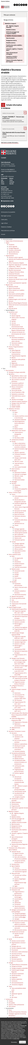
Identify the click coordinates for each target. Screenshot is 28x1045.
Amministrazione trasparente (16, 276)
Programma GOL (15, 806)
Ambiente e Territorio (14, 409)
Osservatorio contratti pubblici (16, 294)
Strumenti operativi (16, 959)
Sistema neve (17, 538)
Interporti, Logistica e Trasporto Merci (14, 49)
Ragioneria (14, 363)
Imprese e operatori (19, 452)
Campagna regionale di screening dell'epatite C (17, 1014)
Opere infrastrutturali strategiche (11, 53)
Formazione (17, 904)
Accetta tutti (22, 1042)
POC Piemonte (18, 700)
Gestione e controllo (19, 622)
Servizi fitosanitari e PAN (17, 392)
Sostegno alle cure (16, 946)
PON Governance (15, 728)
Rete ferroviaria (10, 38)
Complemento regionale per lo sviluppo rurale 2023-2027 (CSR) (20, 662)
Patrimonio (11, 336)
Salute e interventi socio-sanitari (20, 588)
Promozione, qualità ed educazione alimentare (17, 384)
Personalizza (14, 1042)
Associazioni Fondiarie (20, 472)
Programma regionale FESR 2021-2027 (20, 637)
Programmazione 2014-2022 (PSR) (20, 674)
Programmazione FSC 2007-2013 (20, 710)
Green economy (15, 469)
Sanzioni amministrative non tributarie (16, 296)
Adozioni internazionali (17, 596)
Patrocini (11, 301)
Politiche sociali (15, 569)
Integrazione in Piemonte (20, 722)
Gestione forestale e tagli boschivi (20, 450)
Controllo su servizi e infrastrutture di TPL (11, 57)
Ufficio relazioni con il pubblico (16, 290)
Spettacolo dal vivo (19, 523)
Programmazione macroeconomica (15, 353)
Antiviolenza (17, 562)
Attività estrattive (16, 975)
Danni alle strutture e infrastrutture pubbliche (20, 858)
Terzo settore (17, 578)
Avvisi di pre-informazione (21, 615)
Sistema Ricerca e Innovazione (19, 964)
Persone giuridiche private (18, 598)
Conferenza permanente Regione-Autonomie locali (18, 329)
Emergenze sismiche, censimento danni (19, 861)
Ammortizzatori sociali (20, 791)
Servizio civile (14, 602)
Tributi (10, 986)
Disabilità (13, 582)
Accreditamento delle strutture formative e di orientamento (20, 762)
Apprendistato (18, 757)
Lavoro (13, 775)
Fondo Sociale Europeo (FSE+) (19, 609)
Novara (11, 178)
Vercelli (11, 184)
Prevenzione (14, 950)
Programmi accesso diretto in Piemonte (19, 683)
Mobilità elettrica (10, 43)
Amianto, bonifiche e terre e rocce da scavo (21, 417)
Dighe (15, 886)
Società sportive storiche (20, 533)
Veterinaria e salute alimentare (19, 952)
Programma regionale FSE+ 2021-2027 (20, 612)
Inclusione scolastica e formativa (20, 592)
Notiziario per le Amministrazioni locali (17, 326)
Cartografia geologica (19, 913)
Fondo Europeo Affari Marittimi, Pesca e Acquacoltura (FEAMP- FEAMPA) (19, 715)
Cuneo (2, 184)
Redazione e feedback (6, 227)
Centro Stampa (15, 345)
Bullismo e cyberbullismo (20, 744)
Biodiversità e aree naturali (18, 430)
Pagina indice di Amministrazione (14, 241)
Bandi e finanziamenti (14, 288)
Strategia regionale (19, 529)
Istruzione (14, 733)
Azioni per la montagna (20, 474)
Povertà (16, 573)
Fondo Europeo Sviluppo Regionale (17, 971)
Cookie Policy (16, 1038)
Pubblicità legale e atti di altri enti (17, 299)
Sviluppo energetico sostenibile (19, 968)
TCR (12, 995)
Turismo (13, 542)
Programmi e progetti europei (19, 677)
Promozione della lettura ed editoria (20, 521)
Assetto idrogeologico (20, 879)
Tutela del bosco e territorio (19, 464)
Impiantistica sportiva (20, 536)
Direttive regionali (19, 773)
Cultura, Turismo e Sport (15, 492)
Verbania (11, 182)
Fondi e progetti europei (15, 607)
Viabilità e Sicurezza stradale (14, 36)
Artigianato (14, 977)
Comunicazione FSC (19, 695)
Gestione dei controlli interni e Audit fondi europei (18, 280)
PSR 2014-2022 (15, 405)
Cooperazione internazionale (18, 604)
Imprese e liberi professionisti (16, 1005)
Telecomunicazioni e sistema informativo (19, 907)
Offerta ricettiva (18, 549)
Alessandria (4, 178)
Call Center (11, 292)
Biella (2, 182)
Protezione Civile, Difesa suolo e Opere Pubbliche (17, 849)
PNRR (12, 729)
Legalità (13, 605)
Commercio (14, 981)
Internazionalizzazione (17, 983)
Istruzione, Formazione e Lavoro (17, 731)
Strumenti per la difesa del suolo (20, 876)
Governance (17, 693)
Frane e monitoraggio (20, 917)
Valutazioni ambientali (20, 420)
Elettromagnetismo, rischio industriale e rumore (19, 423)
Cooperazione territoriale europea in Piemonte (20, 679)
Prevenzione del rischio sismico (19, 921)
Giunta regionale (13, 246)
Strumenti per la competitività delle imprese (19, 782)
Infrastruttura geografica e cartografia (20, 490)
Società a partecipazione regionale (17, 283)
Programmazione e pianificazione (19, 892)
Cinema (16, 525)
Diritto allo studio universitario (18, 748)
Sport (12, 527)
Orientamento (15, 804)
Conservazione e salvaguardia (18, 433)
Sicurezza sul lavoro (16, 954)
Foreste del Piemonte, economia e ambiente (20, 446)
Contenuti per (9, 999)
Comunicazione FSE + (19, 620)
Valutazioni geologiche (20, 915)
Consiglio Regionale (14, 248)
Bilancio (13, 358)
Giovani (16, 560)
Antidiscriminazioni (19, 564)
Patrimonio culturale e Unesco (20, 517)
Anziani (16, 576)
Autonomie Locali (13, 312)
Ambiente (14, 410)
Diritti (12, 556)
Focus (10, 1010)
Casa (12, 600)
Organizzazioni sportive (20, 531)
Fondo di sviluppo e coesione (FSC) (18, 690)
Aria (15, 414)
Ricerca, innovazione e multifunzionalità (17, 388)
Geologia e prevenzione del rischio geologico (18, 911)
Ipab (15, 580)
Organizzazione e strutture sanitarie (18, 943)
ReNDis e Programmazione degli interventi (20, 882)
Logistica (16, 901)
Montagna (14, 471)
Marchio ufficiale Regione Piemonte (18, 303)
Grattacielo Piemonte (14, 274)
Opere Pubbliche (15, 866)
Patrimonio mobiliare (16, 343)
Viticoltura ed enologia (17, 399)
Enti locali (13, 314)
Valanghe (16, 919)
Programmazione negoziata (18, 356)
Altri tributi (14, 997)
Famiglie (16, 574)
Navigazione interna (11, 40)
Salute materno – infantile (18, 955)
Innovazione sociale (19, 571)
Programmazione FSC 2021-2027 (20, 703)
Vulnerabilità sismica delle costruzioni (21, 927)
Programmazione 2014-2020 (20, 655)
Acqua (16, 412)
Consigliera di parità (19, 797)
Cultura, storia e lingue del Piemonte (21, 508)
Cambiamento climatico (17, 440)
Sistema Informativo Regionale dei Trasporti (14, 61)
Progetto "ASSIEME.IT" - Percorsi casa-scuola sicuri (13, 117)
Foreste (13, 441)
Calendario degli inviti (19, 642)
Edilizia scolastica (16, 802)
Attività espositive (19, 513)
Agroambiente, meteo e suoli (18, 376)
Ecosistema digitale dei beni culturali (20, 504)
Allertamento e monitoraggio (18, 896)
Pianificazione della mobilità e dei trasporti (14, 46)
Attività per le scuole (19, 746)
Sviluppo (11, 963)
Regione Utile (9, 285)
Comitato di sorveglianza (20, 627)
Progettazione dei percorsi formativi (19, 770)
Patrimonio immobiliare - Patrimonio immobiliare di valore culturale (18, 339)
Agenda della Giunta (14, 252)
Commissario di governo (17, 888)
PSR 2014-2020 (18, 461)
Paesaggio (14, 482)
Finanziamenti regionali (20, 872)
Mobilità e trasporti (10, 23)
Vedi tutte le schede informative (10, 143)
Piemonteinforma (13, 254)
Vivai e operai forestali (20, 467)
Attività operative (18, 937)
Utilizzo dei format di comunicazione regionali (18, 306)
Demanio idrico (15, 864)
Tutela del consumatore (20, 567)
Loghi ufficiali (4, 223)
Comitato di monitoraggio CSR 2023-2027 (21, 666)
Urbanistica (17, 485)
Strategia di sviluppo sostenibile (17, 372)
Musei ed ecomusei (19, 514)
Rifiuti (15, 427)
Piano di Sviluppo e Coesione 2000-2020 (20, 697)
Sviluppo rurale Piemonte (18, 658)
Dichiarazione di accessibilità (8, 212)
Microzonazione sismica (20, 930)
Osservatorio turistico (20, 551)
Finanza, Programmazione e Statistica (16, 347)
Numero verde (5, 189)
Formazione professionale (18, 753)
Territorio (13, 483)
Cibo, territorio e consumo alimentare (18, 380)
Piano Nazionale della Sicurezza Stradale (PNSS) (13, 133)
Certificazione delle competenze (19, 767)
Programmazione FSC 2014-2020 (20, 707)
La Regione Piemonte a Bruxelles (17, 268)
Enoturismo (17, 553)
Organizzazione (10, 256)
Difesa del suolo (15, 873)
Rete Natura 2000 (19, 438)
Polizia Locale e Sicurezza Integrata (18, 318)
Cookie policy (4, 219)
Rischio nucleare (18, 429)
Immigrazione (17, 565)
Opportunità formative (20, 755)
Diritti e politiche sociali (15, 554)
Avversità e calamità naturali (18, 378)
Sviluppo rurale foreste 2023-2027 (20, 459)
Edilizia (16, 487)
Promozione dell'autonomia (18, 584)
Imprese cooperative (16, 979)
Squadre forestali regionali (18, 934)
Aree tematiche (10, 370)
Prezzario (16, 868)
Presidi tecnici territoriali (17, 932)
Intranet (3, 234)
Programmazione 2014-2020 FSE (20, 630)
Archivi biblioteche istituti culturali (20, 497)
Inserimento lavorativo (20, 594)
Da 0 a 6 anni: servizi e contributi (20, 741)
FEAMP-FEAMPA (15, 407)
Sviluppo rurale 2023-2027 (18, 403)
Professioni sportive (19, 540)
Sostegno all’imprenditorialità (19, 788)
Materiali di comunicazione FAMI (19, 725)
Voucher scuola (18, 735)
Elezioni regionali (15, 316)
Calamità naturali (15, 852)
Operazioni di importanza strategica (20, 617)
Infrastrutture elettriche (20, 870)
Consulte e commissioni (15, 250)
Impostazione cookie (8, 201)
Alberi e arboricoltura (19, 443)
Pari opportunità (18, 558)
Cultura (13, 494)
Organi (7, 243)
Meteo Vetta (17, 478)
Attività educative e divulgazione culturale (20, 501)
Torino (11, 180)
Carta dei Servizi (13, 308)
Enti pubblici (12, 1003)
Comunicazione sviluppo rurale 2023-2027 (20, 670)
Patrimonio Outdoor (19, 480)
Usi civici (13, 323)
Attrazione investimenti (17, 974)
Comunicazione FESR (19, 649)
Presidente (11, 245)
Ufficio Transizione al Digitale (16, 263)
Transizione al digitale (17, 985)
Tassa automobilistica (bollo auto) (18, 989)
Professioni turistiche (19, 547)
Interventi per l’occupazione (17, 778)
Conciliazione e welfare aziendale (17, 799)
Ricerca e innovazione (17, 961)
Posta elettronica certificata (8, 230)
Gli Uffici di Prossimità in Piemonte (18, 1012)
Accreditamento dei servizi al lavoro (19, 794)
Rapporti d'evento (19, 853)
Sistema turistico (18, 545)
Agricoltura (11, 374)
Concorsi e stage (13, 277)
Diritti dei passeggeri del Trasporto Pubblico (12, 32)
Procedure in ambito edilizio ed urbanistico (20, 923)
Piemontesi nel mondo (20, 511)
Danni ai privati (18, 855)
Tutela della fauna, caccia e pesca (18, 397)
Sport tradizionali (18, 534)
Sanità (10, 939)
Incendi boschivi (18, 899)
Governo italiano (5, 1)
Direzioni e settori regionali (16, 257)
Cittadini (11, 1001)
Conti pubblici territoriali (17, 365)
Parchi (16, 436)
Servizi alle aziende (16, 390)
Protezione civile (15, 890)
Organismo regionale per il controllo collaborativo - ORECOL (18, 265)
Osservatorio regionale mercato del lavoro (19, 809)
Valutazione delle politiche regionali (18, 360)
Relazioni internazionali (15, 270)
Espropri (13, 321)
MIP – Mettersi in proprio (20, 786)
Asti (2, 180)
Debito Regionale (15, 350)
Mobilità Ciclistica (11, 30)
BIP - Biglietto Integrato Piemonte (12, 26)
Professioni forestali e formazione (20, 455)
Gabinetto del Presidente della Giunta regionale (18, 260)
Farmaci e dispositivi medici (18, 948)
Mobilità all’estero (19, 759)
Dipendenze (14, 957)
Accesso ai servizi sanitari (18, 941)
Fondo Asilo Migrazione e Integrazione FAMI (18, 719)
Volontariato (17, 903)
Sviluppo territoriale (16, 966)
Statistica (13, 367)
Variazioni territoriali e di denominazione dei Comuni (18, 333)
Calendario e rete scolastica (18, 737)
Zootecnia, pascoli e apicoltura (19, 401)
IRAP (12, 992)
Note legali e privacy (6, 216)
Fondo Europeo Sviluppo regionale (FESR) (17, 634)
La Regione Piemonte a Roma (16, 272)
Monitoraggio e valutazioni (18, 624)
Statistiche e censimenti (17, 394)
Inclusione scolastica (19, 751)
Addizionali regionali (16, 994)
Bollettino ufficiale (13, 287)
